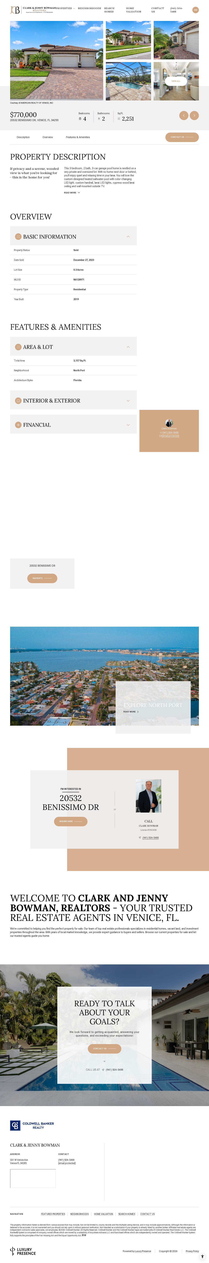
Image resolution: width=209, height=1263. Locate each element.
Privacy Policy (192, 1251)
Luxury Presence (143, 1251)
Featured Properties (53, 1214)
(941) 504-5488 (176, 10)
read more (129, 712)
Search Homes (109, 10)
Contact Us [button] (147, 1214)
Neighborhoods (89, 8)
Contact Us (157, 10)
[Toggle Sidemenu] (195, 10)
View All (176, 81)
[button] (182, 137)
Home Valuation (133, 10)
